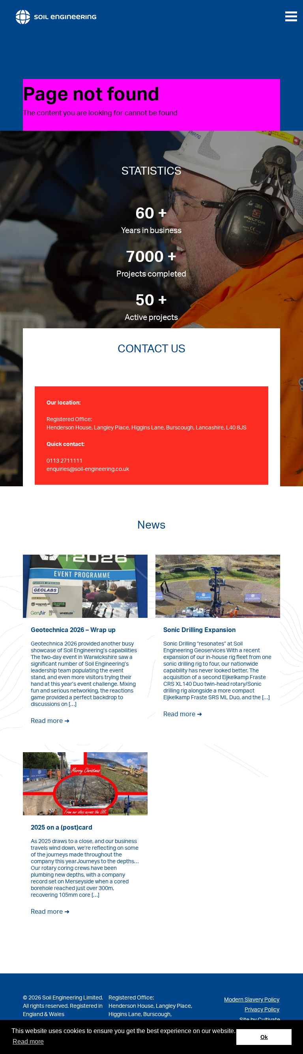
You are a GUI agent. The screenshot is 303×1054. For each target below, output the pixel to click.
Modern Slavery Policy (251, 999)
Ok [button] (264, 1037)
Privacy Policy (262, 1009)
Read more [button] (28, 1041)
